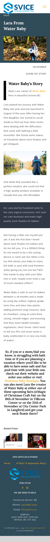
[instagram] (27, 488)
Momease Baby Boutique (22, 381)
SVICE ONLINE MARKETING (35, 528)
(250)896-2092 (29, 504)
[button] (5, 440)
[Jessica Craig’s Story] (13, 435)
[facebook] (23, 488)
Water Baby (39, 91)
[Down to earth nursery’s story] (37, 435)
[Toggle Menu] (44, 7)
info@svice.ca (29, 509)
